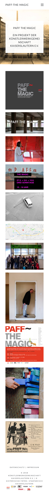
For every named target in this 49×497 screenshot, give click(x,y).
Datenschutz (17, 467)
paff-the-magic (17, 4)
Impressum (33, 467)
